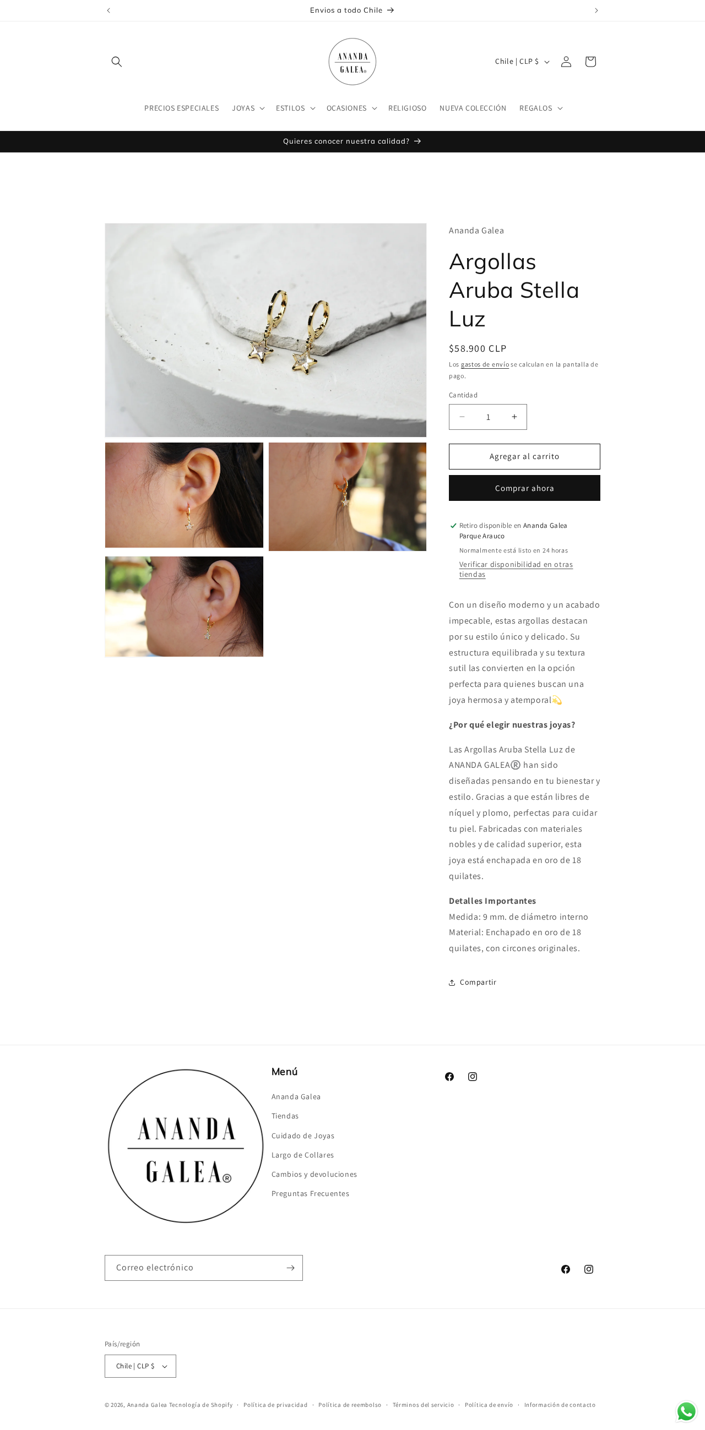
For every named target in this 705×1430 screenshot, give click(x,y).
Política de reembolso (350, 1405)
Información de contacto (560, 1405)
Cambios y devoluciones (314, 1174)
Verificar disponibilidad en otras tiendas (516, 569)
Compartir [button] (478, 982)
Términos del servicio (423, 1405)
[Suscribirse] (290, 1268)
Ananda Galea (296, 1096)
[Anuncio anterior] (108, 10)
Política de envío (489, 1405)
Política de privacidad (275, 1405)
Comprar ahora (525, 488)
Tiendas (285, 1116)
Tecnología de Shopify (201, 1405)
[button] (117, 62)
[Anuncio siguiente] (596, 10)
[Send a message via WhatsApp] (686, 1411)
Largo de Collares (303, 1155)
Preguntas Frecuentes (311, 1193)
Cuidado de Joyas (303, 1135)
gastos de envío (485, 364)
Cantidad (463, 395)
